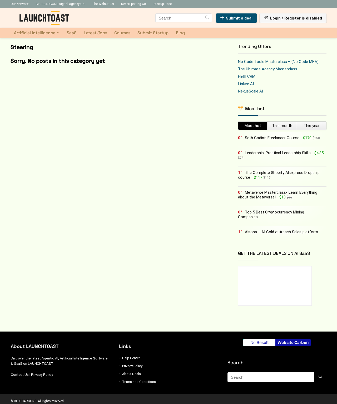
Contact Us (20, 375)
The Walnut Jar (103, 4)
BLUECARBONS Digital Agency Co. (60, 4)
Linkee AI (246, 83)
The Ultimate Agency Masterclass (267, 69)
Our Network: (20, 4)
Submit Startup (152, 33)
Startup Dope (162, 4)
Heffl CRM (246, 76)
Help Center (131, 358)
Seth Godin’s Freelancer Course (272, 137)
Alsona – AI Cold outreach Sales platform (281, 232)
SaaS (72, 33)
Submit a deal (239, 18)
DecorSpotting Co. (134, 4)
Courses (122, 33)
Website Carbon (293, 342)
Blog (180, 33)
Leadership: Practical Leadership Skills (278, 152)
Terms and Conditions (139, 382)
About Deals (131, 374)
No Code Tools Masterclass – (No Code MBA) (278, 61)
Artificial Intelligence (34, 33)
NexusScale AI (250, 91)
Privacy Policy (42, 375)
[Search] (207, 17)
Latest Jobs (95, 33)
